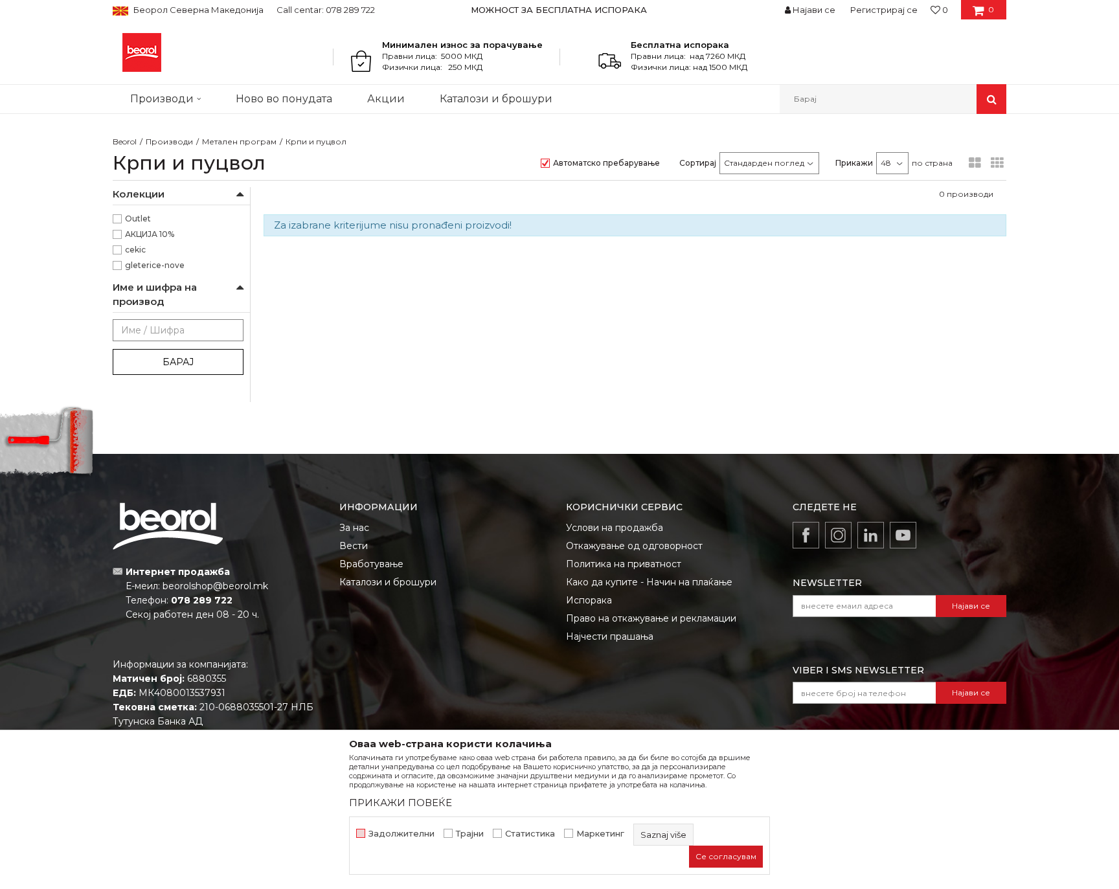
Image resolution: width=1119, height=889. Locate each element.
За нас (354, 528)
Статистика (530, 833)
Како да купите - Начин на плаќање (649, 582)
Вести (353, 546)
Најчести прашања (609, 636)
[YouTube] (903, 535)
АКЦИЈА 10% (149, 234)
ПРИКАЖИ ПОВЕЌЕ (400, 802)
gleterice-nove (155, 265)
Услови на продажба (614, 528)
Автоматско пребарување (606, 163)
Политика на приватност (623, 564)
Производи (169, 141)
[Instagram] (838, 535)
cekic (135, 249)
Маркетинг (600, 833)
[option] (560, 9)
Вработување (371, 564)
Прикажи (854, 163)
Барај (178, 362)
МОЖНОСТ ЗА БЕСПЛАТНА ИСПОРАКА (559, 10)
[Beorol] (141, 52)
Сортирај (697, 163)
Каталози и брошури (387, 582)
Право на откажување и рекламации (651, 618)
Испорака (589, 600)
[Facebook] (806, 535)
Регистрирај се (884, 10)
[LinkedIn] (870, 535)
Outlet (138, 218)
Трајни (470, 833)
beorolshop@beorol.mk (215, 586)
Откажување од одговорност (634, 546)
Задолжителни (401, 833)
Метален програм (239, 141)
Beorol (125, 141)
